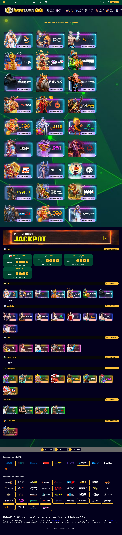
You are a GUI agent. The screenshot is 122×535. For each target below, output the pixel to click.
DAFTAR (114, 2)
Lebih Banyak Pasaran (111, 249)
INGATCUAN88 (56, 521)
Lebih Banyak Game (111, 283)
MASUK (104, 2)
